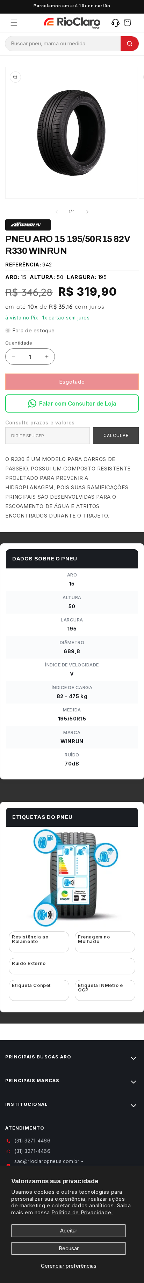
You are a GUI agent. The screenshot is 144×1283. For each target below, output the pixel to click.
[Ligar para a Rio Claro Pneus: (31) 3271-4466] (115, 22)
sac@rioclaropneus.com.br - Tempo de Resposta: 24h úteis (50, 1165)
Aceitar (68, 1230)
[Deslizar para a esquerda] (56, 211)
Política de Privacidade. (82, 1212)
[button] (14, 22)
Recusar (69, 1248)
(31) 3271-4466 (32, 1141)
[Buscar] (130, 43)
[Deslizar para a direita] (87, 211)
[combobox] (63, 43)
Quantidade (18, 343)
